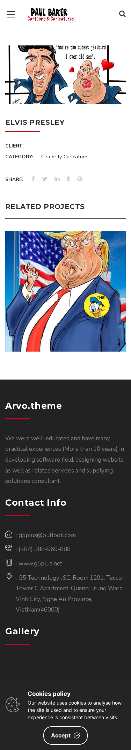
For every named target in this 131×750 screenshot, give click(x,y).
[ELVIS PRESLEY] (111, 90)
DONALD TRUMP (66, 273)
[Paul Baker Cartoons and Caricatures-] (50, 14)
